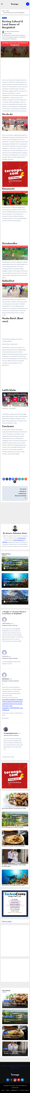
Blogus (23, 1085)
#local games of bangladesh (9, 39)
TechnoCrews (22, 538)
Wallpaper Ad (14, 1090)
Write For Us (15, 1068)
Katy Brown (5, 679)
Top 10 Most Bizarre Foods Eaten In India (14, 808)
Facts (6, 1000)
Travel (4, 17)
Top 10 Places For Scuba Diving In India (13, 885)
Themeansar (15, 1087)
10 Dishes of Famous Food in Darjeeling (13, 846)
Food (5, 561)
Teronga (14, 4)
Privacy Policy (25, 1065)
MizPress (4, 542)
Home (2, 1065)
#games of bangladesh (20, 37)
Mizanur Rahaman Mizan (13, 31)
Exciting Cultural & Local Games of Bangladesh (12, 24)
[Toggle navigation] (2, 4)
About (7, 1090)
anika (7, 568)
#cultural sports (15, 35)
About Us (7, 1065)
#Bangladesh (7, 35)
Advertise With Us (16, 1065)
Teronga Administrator (11, 733)
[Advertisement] (15, 68)
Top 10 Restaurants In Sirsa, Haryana (12, 827)
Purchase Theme (24, 1090)
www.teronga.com (19, 540)
